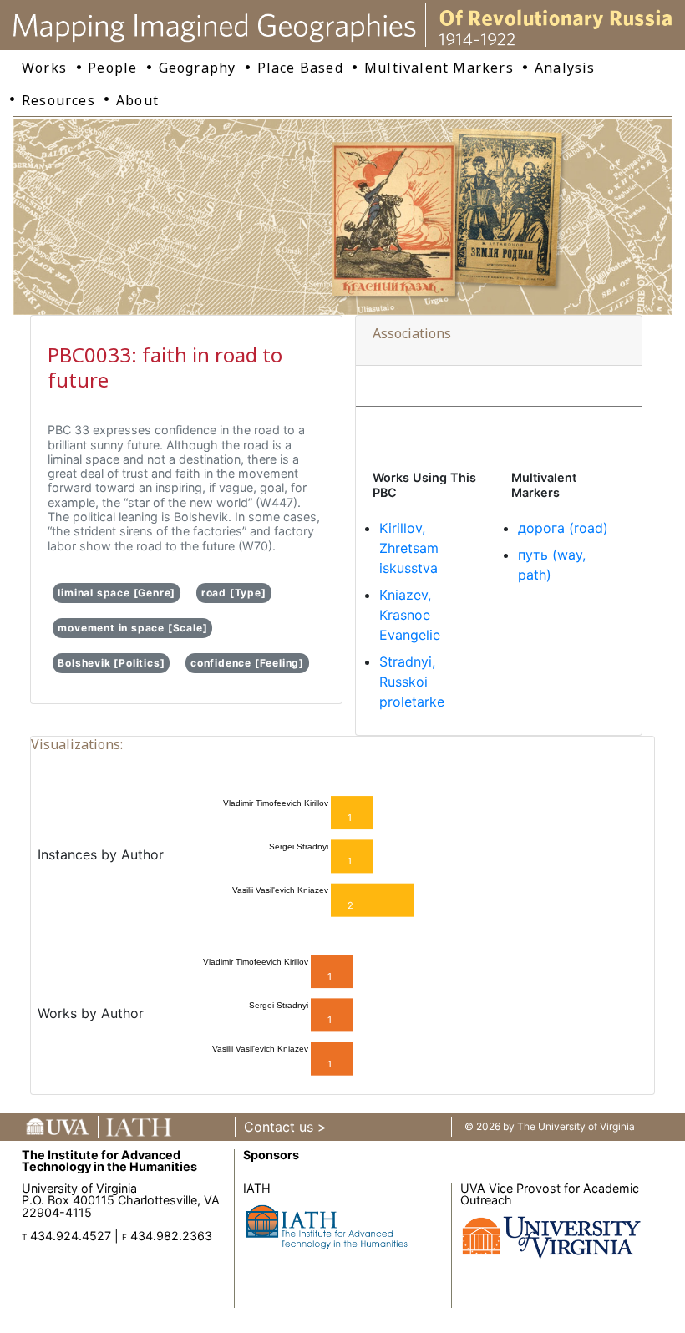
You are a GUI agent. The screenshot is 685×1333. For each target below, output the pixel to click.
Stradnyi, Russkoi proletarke (411, 681)
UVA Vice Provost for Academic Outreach (549, 1194)
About (137, 100)
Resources (58, 100)
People (112, 67)
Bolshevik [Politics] (111, 662)
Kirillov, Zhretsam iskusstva (409, 548)
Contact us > (285, 1126)
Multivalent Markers (439, 67)
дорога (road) (563, 528)
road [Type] (233, 592)
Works (44, 67)
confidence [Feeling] (247, 662)
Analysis (565, 67)
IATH (257, 1188)
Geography (197, 67)
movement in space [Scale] (132, 627)
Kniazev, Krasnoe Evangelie (409, 614)
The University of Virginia (576, 1126)
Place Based (300, 67)
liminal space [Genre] (116, 592)
